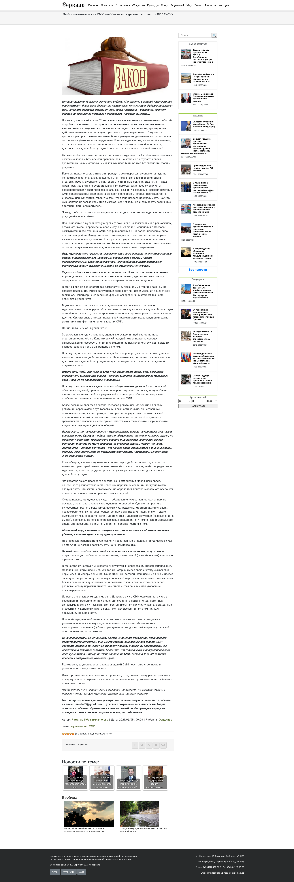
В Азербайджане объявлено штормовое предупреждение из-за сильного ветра (84, 830)
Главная (93, 5)
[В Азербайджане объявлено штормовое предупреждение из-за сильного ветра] (89, 813)
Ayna (55, 871)
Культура (153, 5)
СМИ (92, 726)
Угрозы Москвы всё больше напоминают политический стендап (203, 97)
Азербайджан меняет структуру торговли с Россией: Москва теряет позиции (204, 208)
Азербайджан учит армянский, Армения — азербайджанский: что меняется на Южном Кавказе (204, 358)
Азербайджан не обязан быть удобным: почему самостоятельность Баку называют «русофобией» (203, 291)
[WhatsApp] (149, 745)
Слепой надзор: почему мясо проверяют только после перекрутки (202, 379)
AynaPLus (68, 871)
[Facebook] (135, 745)
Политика (107, 5)
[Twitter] (142, 745)
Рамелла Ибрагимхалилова (90, 720)
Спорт (164, 5)
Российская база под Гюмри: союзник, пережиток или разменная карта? (204, 78)
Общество (138, 5)
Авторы (224, 5)
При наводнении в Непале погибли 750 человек (203, 168)
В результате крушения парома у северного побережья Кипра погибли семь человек (203, 230)
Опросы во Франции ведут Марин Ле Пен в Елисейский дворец (204, 124)
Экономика (123, 5)
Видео (198, 5)
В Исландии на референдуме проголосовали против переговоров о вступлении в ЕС (203, 187)
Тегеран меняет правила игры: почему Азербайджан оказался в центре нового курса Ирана (203, 56)
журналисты (79, 726)
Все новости (198, 269)
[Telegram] (156, 745)
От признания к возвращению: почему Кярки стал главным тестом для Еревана (203, 314)
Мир (189, 5)
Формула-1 (177, 5)
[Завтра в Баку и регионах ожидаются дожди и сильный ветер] (139, 813)
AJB (81, 871)
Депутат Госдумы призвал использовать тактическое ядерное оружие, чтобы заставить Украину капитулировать (196, 146)
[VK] (163, 745)
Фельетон (211, 5)
